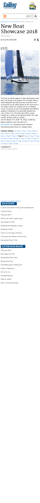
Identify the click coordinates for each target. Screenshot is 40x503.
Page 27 (15, 141)
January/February (7, 276)
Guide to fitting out (7, 268)
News (11, 21)
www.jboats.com (7, 124)
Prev (15, 131)
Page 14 (15, 136)
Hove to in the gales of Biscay (11, 233)
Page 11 (34, 133)
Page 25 (3, 141)
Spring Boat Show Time (9, 240)
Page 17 (32, 136)
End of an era (5, 272)
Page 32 (5, 143)
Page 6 (8, 133)
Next (16, 143)
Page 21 (17, 138)
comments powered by (11, 201)
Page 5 (3, 133)
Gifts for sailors (6, 279)
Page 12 (3, 136)
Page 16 (26, 136)
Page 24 (35, 138)
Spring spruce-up (7, 261)
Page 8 (18, 133)
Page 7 (13, 133)
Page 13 (9, 136)
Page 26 (9, 141)
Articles (7, 21)
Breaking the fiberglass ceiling (11, 226)
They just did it (6, 215)
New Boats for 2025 (8, 222)
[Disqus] (20, 175)
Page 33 (11, 143)
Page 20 (11, 138)
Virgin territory (6, 211)
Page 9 (23, 133)
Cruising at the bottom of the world (13, 236)
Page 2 (25, 131)
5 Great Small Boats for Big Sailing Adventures (17, 208)
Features (16, 21)
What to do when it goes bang (11, 218)
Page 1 (19, 131)
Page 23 (29, 138)
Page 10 (28, 133)
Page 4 (35, 131)
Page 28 (20, 141)
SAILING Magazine (10, 40)
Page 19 (5, 138)
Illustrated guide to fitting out (11, 265)
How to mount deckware (9, 283)
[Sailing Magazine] (10, 6)
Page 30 (32, 141)
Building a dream (7, 229)
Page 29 (26, 141)
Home (2, 21)
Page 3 (30, 131)
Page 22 (23, 138)
